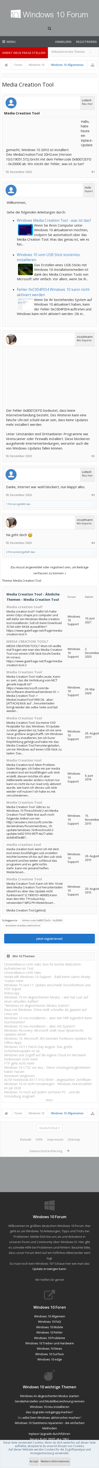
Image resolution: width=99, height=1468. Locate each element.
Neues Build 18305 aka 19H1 (49, 1439)
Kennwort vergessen (19, 1076)
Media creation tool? (24, 606)
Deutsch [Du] (48, 1128)
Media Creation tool (23, 760)
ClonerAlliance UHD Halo (22, 972)
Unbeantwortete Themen (68, 52)
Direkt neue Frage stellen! (24, 53)
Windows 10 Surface (49, 1354)
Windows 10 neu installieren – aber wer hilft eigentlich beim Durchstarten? (48, 1020)
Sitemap (74, 1139)
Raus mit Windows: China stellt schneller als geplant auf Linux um (45, 1011)
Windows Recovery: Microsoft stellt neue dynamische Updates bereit (44, 1032)
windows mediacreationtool (23, 925)
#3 (93, 495)
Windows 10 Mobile (49, 1327)
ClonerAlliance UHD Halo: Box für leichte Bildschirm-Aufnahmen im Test (43, 966)
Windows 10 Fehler (49, 1332)
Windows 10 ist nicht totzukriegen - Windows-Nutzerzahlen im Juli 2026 (48, 1086)
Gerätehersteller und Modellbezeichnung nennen (49, 1401)
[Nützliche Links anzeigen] (92, 65)
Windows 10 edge (49, 1359)
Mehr (49, 1100)
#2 (93, 456)
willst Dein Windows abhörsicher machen (51, 1417)
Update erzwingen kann (49, 1269)
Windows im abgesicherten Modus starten (49, 1396)
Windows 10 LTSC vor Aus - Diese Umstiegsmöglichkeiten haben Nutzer (47, 1069)
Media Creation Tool (24, 672)
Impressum (55, 1139)
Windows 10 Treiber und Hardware (49, 1343)
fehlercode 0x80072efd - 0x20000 (42, 920)
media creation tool (23, 844)
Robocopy (11, 993)
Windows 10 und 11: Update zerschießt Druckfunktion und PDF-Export (47, 987)
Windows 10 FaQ (49, 1321)
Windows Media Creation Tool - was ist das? (54, 220)
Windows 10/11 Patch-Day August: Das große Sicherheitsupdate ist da (38, 1049)
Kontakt (25, 1139)
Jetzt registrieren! (49, 939)
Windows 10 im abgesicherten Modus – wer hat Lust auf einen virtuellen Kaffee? (46, 999)
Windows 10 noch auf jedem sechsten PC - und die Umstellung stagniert (42, 1094)
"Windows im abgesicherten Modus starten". (37, 1005)
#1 (93, 172)
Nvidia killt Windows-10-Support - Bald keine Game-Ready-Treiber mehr (47, 979)
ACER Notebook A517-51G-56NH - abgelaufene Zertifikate (47, 1079)
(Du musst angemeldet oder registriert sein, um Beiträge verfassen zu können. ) (50, 570)
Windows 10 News (49, 1348)
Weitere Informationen (55, 1461)
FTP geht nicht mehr (19, 1063)
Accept (34, 1461)
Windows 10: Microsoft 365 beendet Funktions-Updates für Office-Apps (48, 1040)
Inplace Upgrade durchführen (49, 1434)
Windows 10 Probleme (49, 1338)
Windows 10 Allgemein (49, 1316)
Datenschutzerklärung (45, 1151)
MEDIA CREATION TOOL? (27, 641)
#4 (93, 543)
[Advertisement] (43, 130)
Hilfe (39, 1139)
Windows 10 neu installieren (49, 1407)
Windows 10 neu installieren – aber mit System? (39, 1026)
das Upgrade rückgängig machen (49, 1412)
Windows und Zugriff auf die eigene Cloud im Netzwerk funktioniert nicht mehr (45, 1057)
